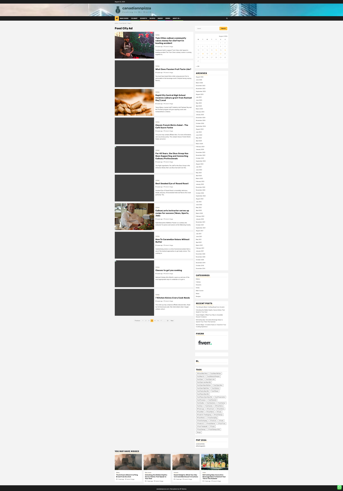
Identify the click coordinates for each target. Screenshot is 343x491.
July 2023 (199, 167)
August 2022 (199, 199)
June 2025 (199, 100)
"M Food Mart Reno (202, 373)
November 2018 (200, 262)
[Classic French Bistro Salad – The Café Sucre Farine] (134, 131)
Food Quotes (208, 406)
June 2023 (199, 170)
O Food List (213, 420)
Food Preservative (220, 397)
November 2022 (200, 190)
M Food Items (219, 406)
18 (203, 54)
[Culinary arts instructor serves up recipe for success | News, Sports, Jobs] (134, 216)
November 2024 (200, 120)
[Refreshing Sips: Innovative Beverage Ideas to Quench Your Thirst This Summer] (214, 462)
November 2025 (200, 88)
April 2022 (199, 210)
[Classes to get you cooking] (134, 273)
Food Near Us (200, 376)
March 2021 (199, 245)
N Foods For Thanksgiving (204, 414)
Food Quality (200, 403)
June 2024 (199, 135)
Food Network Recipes (213, 376)
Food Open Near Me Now (204, 385)
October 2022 (200, 193)
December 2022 (200, 187)
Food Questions (211, 403)
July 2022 (199, 202)
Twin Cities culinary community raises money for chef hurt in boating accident (170, 40)
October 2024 (200, 123)
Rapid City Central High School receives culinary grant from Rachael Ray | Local (173, 98)
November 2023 (200, 155)
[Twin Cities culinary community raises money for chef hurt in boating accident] (134, 45)
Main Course (124, 18)
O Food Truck (221, 423)
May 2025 (199, 103)
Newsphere (173, 489)
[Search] (227, 18)
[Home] (117, 18)
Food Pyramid (212, 400)
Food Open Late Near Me (204, 382)
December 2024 (200, 117)
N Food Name (210, 412)
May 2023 (199, 172)
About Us (176, 18)
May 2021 (199, 239)
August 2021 (199, 231)
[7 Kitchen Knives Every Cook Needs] (134, 302)
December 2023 (200, 152)
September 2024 (201, 126)
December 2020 (200, 254)
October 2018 (200, 265)
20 (211, 54)
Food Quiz (200, 406)
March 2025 (199, 109)
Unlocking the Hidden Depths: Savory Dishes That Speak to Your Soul (156, 476)
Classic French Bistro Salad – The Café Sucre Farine (171, 126)
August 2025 (199, 94)
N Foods (219, 412)
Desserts (143, 18)
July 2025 (199, 97)
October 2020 (200, 260)
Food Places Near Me (203, 394)
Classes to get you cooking (168, 270)
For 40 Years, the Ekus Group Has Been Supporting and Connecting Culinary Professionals (171, 156)
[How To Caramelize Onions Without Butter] (134, 245)
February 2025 (200, 112)
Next (172, 320)
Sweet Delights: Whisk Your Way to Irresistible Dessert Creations (186, 476)
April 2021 (199, 242)
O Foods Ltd (200, 423)
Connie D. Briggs (169, 46)
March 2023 (199, 178)
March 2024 (199, 143)
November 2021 (200, 222)
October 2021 (200, 225)
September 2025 (201, 91)
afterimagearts (200, 446)
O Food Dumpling (212, 417)
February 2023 (200, 181)
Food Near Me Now (215, 373)
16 (225, 50)
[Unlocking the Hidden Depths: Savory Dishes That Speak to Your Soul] (157, 462)
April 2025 (199, 106)
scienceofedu (200, 444)
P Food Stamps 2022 (214, 429)
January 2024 (200, 149)
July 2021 (199, 233)
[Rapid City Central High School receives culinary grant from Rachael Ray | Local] (134, 102)
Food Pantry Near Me (203, 391)
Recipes (152, 18)
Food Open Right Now (203, 388)
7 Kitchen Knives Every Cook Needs (172, 298)
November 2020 (200, 257)
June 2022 (199, 204)
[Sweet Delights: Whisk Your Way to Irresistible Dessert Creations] (185, 462)
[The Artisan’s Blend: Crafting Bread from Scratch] (128, 462)
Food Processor (201, 400)
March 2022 (199, 213)
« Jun (197, 66)
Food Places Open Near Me (204, 397)
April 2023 (199, 175)
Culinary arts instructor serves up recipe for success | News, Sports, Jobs (172, 213)
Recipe (199, 432)
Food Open (200, 379)
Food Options (215, 388)
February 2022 (200, 216)
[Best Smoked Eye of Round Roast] (134, 188)
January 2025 (200, 114)
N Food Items (220, 409)
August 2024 (199, 129)
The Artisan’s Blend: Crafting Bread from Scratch (210, 307)
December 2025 (200, 85)
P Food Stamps (201, 429)
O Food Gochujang (202, 420)
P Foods (212, 426)
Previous (137, 320)
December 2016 (200, 268)
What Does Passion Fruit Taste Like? (173, 69)
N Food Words (201, 417)
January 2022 (200, 219)
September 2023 (201, 161)
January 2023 (200, 184)
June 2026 (199, 80)
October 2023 (200, 158)
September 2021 (201, 228)
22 (167, 320)
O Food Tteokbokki (202, 426)
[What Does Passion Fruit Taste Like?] (134, 73)
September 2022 (201, 196)
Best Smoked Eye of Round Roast (172, 183)
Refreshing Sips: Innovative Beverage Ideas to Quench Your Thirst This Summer (214, 476)
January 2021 (200, 251)
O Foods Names (210, 423)
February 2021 (200, 248)
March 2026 (199, 83)
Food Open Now (218, 385)
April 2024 (199, 141)
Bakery (160, 18)
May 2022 (199, 207)
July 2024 (199, 132)
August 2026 (199, 77)
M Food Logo (200, 409)
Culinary (134, 18)
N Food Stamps (218, 414)
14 (216, 50)
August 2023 (199, 164)
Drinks (167, 18)
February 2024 (200, 146)
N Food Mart (200, 412)
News (197, 293)
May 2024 (199, 138)
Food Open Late (210, 379)
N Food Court (210, 409)
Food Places (215, 391)
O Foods (221, 420)
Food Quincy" (222, 403)
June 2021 (199, 236)
